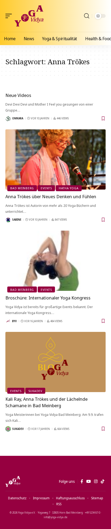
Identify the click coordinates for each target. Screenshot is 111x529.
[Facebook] (81, 481)
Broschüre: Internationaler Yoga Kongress (48, 298)
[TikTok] (102, 481)
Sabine (16, 219)
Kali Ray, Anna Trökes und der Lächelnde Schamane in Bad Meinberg (46, 402)
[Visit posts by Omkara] (8, 118)
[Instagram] (96, 481)
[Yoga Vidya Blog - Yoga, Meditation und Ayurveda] (29, 15)
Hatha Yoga (69, 188)
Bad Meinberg (22, 188)
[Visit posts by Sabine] (8, 220)
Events (46, 188)
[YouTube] (88, 481)
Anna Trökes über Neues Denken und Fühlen (50, 196)
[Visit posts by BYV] (8, 321)
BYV (14, 321)
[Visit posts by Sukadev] (8, 429)
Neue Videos (18, 95)
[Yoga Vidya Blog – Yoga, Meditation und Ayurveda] (12, 481)
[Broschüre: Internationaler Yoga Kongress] (55, 261)
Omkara (17, 118)
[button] (10, 15)
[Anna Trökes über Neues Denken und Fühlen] (55, 159)
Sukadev (35, 391)
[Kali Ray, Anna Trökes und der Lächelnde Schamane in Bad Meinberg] (55, 362)
